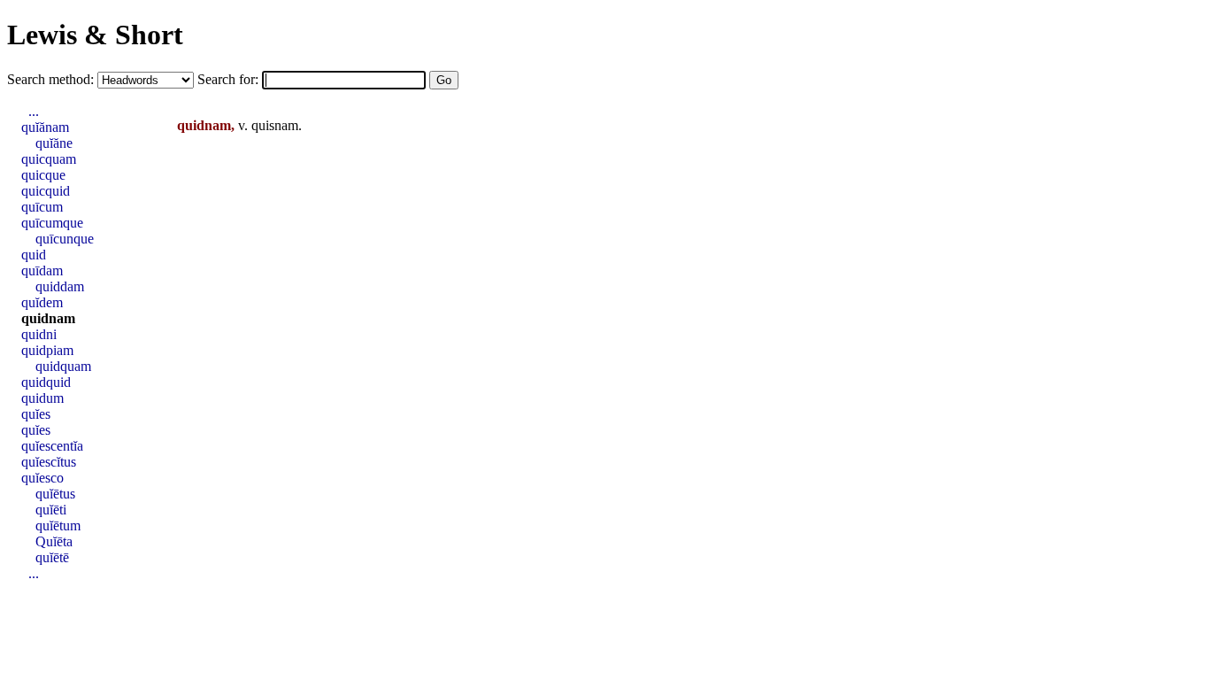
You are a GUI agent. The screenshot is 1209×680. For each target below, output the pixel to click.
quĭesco (42, 477)
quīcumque (52, 222)
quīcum (42, 206)
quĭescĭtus (48, 461)
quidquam (63, 366)
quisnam (274, 125)
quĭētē (52, 557)
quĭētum (58, 525)
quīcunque (64, 238)
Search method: (52, 79)
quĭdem (42, 302)
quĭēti (50, 509)
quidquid (46, 382)
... (33, 111)
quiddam (59, 286)
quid (33, 254)
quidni (39, 334)
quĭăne (54, 143)
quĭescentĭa (52, 445)
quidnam (48, 318)
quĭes (35, 413)
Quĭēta (54, 541)
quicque (43, 174)
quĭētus (55, 493)
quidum (42, 398)
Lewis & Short (95, 34)
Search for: (229, 79)
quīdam (42, 270)
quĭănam (45, 127)
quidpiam (47, 350)
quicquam (48, 158)
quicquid (45, 190)
